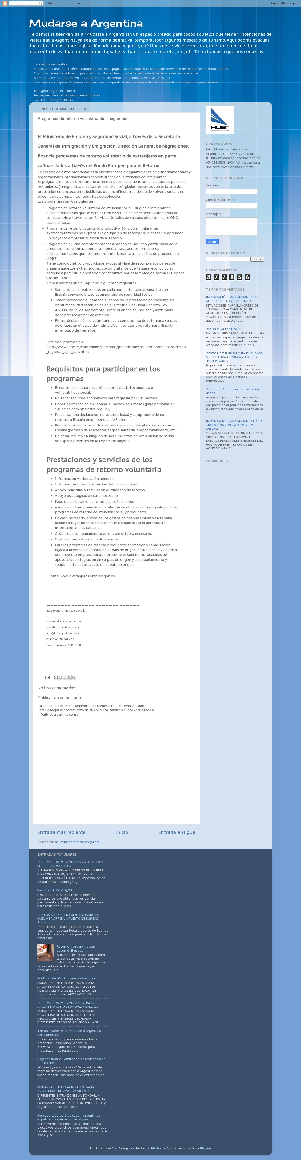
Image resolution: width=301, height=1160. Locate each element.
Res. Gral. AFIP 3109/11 (223, 329)
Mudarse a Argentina (86, 23)
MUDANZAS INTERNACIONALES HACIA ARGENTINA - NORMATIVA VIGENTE (65, 1089)
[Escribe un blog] (60, 677)
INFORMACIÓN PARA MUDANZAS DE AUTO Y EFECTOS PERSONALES (232, 299)
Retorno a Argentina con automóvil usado (234, 391)
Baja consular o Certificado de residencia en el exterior (71, 1061)
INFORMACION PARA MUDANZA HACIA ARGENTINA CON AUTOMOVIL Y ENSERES (234, 425)
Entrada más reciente (61, 832)
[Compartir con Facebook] (69, 677)
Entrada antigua (176, 832)
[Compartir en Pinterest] (73, 677)
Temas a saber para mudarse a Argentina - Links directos (70, 1033)
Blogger (206, 1148)
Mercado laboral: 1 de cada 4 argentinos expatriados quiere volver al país (68, 1117)
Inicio (121, 832)
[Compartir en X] (65, 677)
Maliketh (158, 1148)
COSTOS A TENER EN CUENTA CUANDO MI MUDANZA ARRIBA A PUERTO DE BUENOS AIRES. (234, 357)
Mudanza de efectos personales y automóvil (72, 978)
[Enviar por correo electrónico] (56, 677)
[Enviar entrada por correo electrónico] (47, 677)
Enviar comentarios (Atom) (80, 842)
